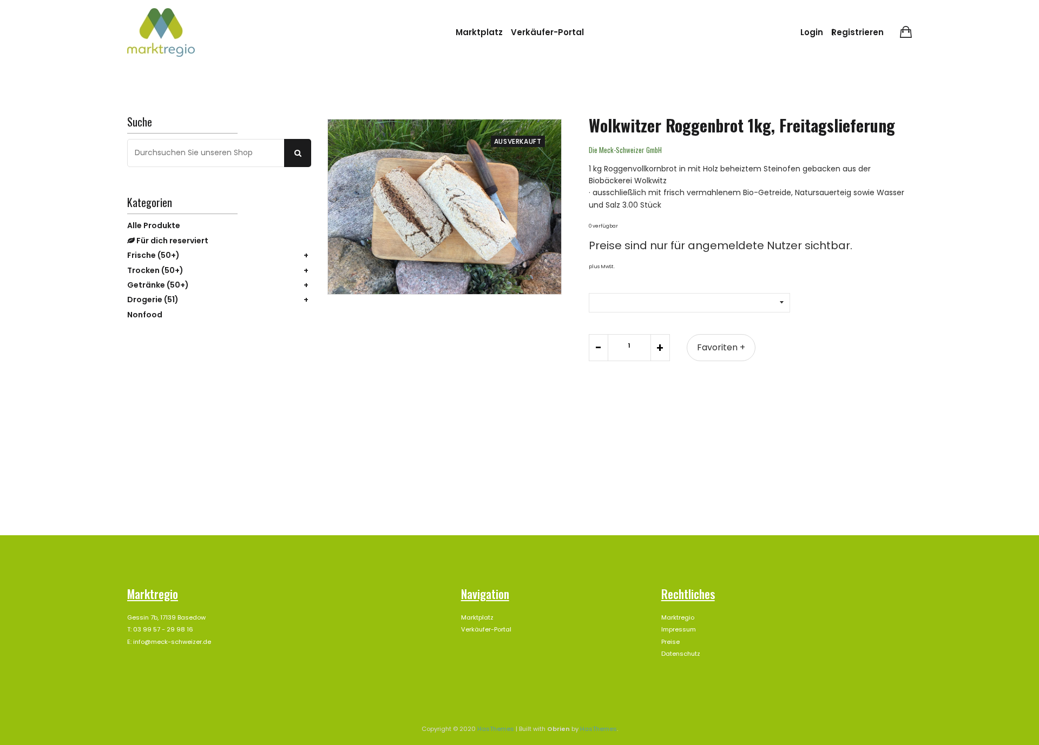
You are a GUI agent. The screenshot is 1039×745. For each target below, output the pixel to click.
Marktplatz (479, 32)
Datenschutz (680, 653)
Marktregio (677, 617)
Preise (670, 641)
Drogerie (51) (153, 299)
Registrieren (857, 32)
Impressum (678, 629)
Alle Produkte (153, 225)
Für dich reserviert (171, 240)
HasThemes (495, 728)
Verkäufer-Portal (547, 32)
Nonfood (144, 314)
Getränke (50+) (158, 285)
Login (811, 32)
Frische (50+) (153, 255)
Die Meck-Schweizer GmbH (625, 149)
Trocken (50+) (155, 270)
